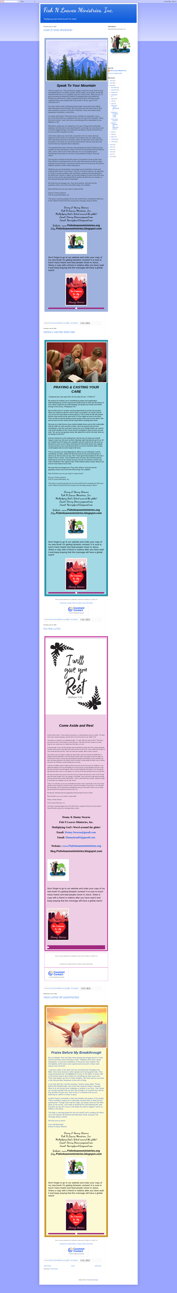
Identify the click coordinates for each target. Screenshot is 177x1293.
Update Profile (71, 603)
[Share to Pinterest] (89, 323)
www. (81, 845)
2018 (111, 152)
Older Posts (98, 1266)
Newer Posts (47, 1266)
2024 (111, 85)
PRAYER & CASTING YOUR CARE (59, 332)
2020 (111, 147)
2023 (111, 144)
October (113, 92)
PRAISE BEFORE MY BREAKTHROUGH (61, 997)
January (113, 141)
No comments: (74, 323)
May (112, 132)
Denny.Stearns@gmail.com (80, 832)
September (114, 94)
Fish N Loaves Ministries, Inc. (78, 10)
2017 (111, 154)
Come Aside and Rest (52, 628)
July (112, 101)
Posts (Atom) (54, 1269)
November (114, 90)
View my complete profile (115, 73)
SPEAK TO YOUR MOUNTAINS (57, 30)
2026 (111, 80)
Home (73, 1266)
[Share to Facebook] (87, 323)
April (112, 134)
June (112, 103)
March (113, 137)
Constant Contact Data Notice (84, 603)
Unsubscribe (63, 603)
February (114, 139)
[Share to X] (85, 323)
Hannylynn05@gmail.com (80, 837)
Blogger (96, 1280)
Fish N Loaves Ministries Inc (118, 70)
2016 (111, 156)
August (113, 98)
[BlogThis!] (83, 323)
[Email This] (81, 323)
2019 (111, 149)
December (114, 87)
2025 (111, 83)
